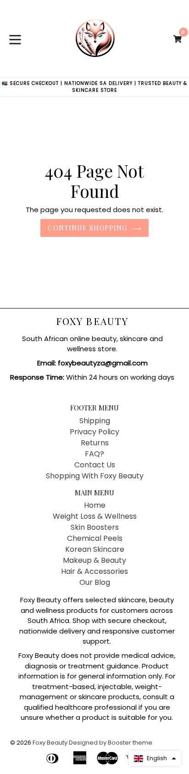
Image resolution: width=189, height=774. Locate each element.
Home (95, 505)
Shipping (94, 420)
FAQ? (94, 454)
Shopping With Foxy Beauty (95, 476)
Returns (95, 442)
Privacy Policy (94, 431)
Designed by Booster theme (110, 742)
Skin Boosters (95, 527)
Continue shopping (87, 228)
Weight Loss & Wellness (95, 516)
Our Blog (94, 582)
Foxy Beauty (92, 321)
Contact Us (94, 465)
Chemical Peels (94, 538)
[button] (155, 758)
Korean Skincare (94, 549)
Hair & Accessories (94, 571)
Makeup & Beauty (94, 560)
